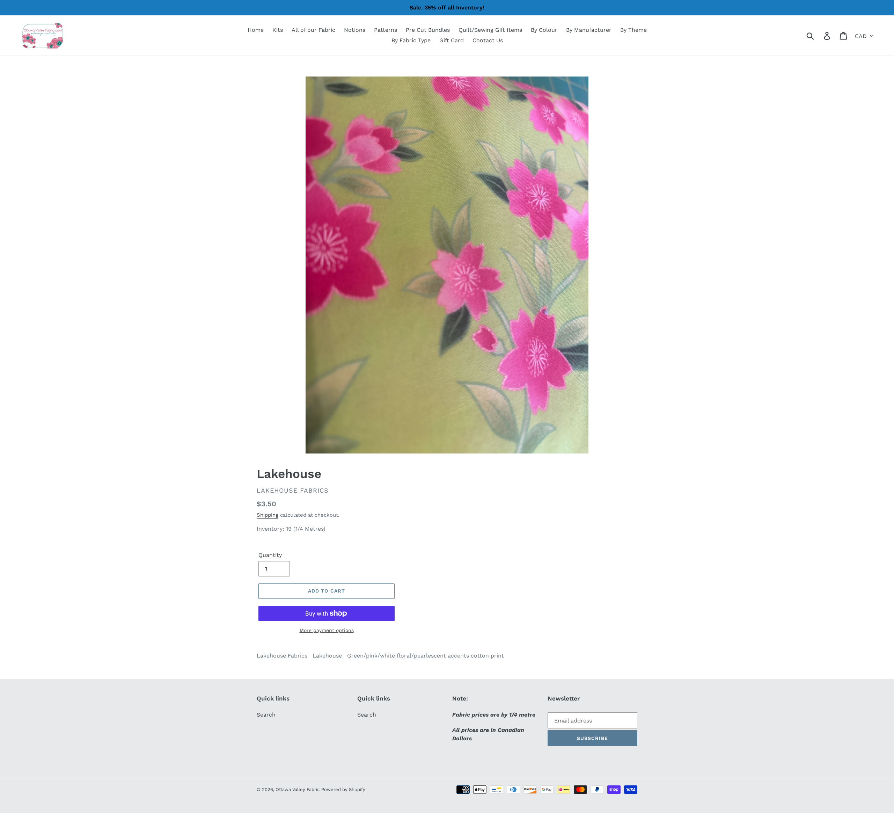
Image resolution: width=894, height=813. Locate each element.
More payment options (327, 630)
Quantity (270, 555)
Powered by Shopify (343, 789)
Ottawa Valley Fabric (298, 789)
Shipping (267, 515)
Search (266, 714)
